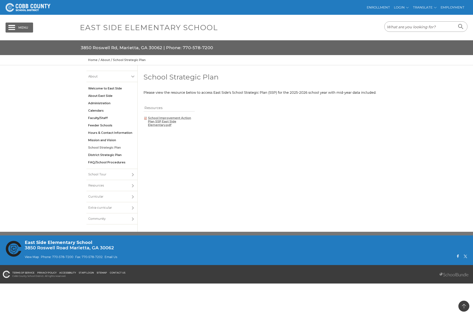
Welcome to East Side (105, 88)
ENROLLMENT (378, 7)
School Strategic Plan (104, 147)
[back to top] (463, 306)
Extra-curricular (100, 207)
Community (97, 218)
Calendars (96, 110)
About (93, 76)
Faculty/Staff (98, 118)
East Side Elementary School (149, 27)
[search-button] (461, 27)
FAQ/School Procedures (106, 162)
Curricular (95, 196)
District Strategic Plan (105, 155)
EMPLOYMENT (453, 7)
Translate (423, 7)
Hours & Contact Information (110, 133)
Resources (96, 185)
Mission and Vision (102, 140)
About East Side (100, 96)
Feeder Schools (100, 125)
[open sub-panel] (133, 76)
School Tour (97, 174)
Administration (99, 103)
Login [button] (399, 7)
